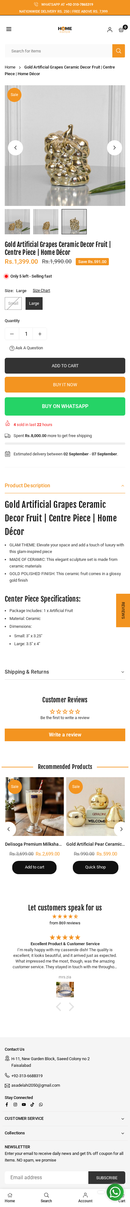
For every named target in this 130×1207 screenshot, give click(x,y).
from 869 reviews (65, 923)
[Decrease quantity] (12, 334)
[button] (9, 29)
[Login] (109, 29)
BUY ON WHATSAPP (65, 406)
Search (46, 1201)
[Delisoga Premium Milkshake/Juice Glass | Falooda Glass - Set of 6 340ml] (34, 806)
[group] (65, 145)
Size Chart (41, 290)
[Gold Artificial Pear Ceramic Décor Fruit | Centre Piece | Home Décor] (95, 806)
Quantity (12, 320)
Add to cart (34, 867)
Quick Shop (95, 867)
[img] (65, 916)
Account (85, 1201)
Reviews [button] (123, 610)
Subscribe (106, 1177)
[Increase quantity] (40, 334)
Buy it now (65, 384)
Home (10, 67)
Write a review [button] (65, 735)
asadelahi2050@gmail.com (35, 1085)
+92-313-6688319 (27, 1075)
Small (13, 303)
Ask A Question (29, 347)
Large (34, 303)
